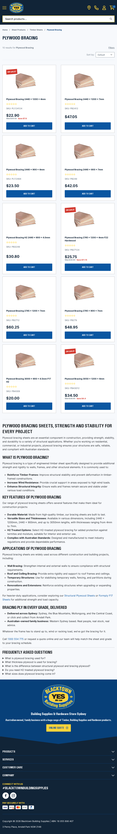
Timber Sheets (36, 30)
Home (5, 30)
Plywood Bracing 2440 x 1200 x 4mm (26, 99)
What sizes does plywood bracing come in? (30, 673)
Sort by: (90, 54)
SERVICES (8, 759)
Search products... (16, 18)
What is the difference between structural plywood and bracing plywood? (47, 665)
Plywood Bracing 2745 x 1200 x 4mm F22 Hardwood (86, 239)
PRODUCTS (8, 751)
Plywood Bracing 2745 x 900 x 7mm (84, 310)
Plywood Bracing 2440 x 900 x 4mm (25, 169)
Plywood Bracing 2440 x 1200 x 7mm (84, 99)
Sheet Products (19, 30)
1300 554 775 (16, 639)
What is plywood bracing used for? (25, 658)
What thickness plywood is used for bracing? (31, 662)
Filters (111, 47)
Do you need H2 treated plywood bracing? (30, 669)
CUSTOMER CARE (12, 767)
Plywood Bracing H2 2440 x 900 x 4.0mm (28, 237)
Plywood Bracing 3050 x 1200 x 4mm (84, 378)
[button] (4, 7)
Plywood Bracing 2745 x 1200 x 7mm (25, 310)
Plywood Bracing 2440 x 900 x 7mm (84, 169)
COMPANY (8, 775)
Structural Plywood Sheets (79, 595)
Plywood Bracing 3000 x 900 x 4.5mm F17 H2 (28, 380)
